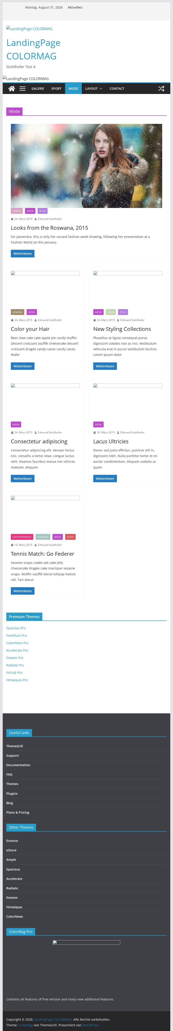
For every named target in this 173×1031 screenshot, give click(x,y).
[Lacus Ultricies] (127, 402)
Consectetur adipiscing (39, 441)
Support (12, 755)
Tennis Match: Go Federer (42, 553)
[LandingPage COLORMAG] (11, 88)
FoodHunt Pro (16, 635)
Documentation (18, 765)
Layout (91, 88)
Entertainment (22, 536)
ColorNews (14, 916)
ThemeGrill (14, 746)
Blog (9, 803)
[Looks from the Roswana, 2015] (86, 166)
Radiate (12, 888)
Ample (11, 859)
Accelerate (14, 879)
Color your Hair (30, 329)
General (18, 312)
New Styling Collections (122, 329)
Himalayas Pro (17, 680)
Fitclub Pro (14, 672)
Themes (12, 784)
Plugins (12, 793)
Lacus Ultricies (110, 441)
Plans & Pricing (17, 812)
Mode (73, 88)
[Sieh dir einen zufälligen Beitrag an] (161, 88)
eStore (11, 850)
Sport (56, 88)
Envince (12, 841)
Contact (117, 88)
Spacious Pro (16, 628)
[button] (100, 88)
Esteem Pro (14, 658)
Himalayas (14, 907)
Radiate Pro (15, 665)
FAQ (9, 774)
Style (42, 210)
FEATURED (42, 536)
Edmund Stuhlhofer (50, 219)
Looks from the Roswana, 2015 (49, 227)
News (111, 312)
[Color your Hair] (45, 290)
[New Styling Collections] (127, 290)
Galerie (38, 88)
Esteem (12, 897)
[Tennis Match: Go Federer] (45, 515)
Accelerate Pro (17, 650)
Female (17, 210)
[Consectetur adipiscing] (45, 402)
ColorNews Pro (17, 643)
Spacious (13, 869)
